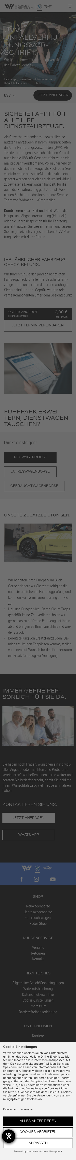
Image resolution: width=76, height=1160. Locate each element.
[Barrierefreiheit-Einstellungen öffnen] (8, 1136)
